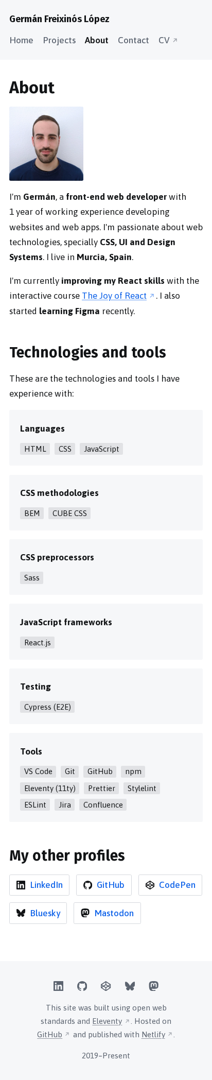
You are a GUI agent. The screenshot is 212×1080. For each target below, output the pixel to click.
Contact (133, 40)
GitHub (49, 1034)
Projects (59, 40)
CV (164, 40)
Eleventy (107, 1021)
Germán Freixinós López (59, 19)
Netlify (153, 1034)
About (97, 40)
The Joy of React (114, 295)
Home (21, 40)
